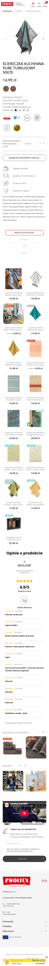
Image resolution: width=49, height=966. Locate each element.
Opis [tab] (24, 246)
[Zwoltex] (13, 4)
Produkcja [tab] (24, 239)
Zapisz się (22, 859)
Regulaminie (28, 851)
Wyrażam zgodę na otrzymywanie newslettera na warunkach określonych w (23, 850)
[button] (43, 39)
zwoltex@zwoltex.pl (9, 914)
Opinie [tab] (24, 253)
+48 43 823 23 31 (8, 906)
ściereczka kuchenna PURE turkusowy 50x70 (11, 143)
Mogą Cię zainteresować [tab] (24, 233)
